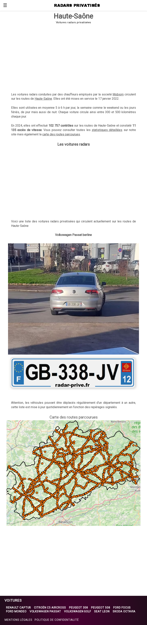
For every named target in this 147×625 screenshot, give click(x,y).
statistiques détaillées (107, 130)
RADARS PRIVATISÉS (77, 5)
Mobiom (118, 94)
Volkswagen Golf (77, 611)
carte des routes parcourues (61, 134)
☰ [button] (5, 5)
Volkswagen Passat (45, 611)
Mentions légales (18, 619)
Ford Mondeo (16, 611)
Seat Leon (102, 611)
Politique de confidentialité (57, 619)
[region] (73, 55)
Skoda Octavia (124, 611)
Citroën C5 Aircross (50, 607)
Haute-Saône (43, 98)
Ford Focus (122, 607)
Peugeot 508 (100, 607)
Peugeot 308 (78, 607)
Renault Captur (18, 607)
